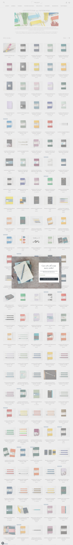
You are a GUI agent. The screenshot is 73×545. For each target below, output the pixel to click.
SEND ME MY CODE (49, 279)
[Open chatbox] (3, 543)
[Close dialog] (60, 257)
